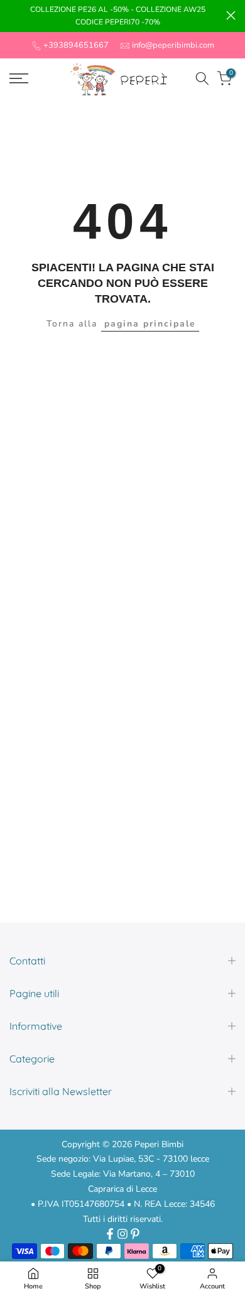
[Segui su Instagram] (122, 1233)
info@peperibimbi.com (173, 45)
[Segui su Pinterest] (135, 1233)
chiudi (231, 15)
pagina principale (150, 324)
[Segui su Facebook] (110, 1233)
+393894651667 (76, 45)
